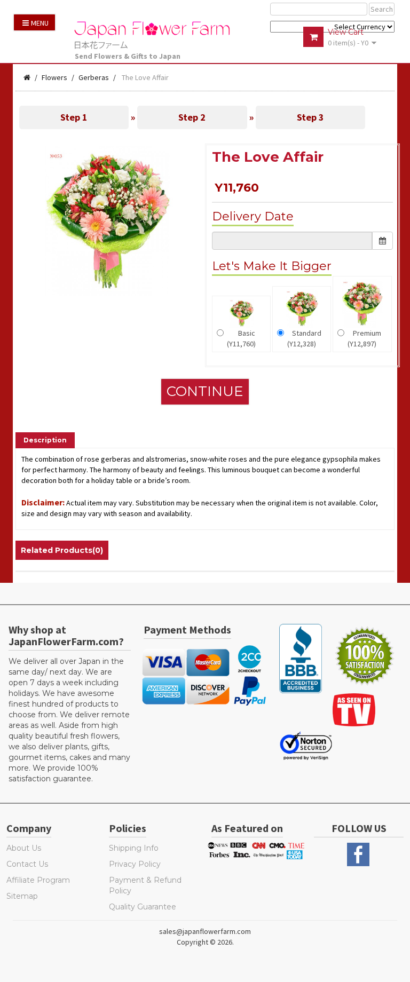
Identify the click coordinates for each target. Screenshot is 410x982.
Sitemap (22, 896)
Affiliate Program (38, 880)
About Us (23, 848)
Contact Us (27, 864)
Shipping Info (134, 848)
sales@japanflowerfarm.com (205, 931)
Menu (40, 23)
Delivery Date (253, 216)
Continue (205, 391)
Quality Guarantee (142, 907)
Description (45, 440)
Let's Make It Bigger (272, 266)
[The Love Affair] (108, 220)
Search (381, 9)
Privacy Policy (135, 864)
